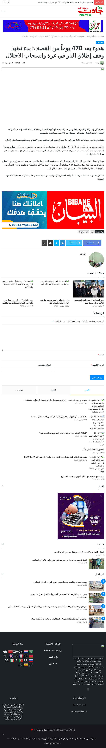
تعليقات (19, 390)
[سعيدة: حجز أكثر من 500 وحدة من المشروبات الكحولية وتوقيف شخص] (96, 598)
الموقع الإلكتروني (44, 365)
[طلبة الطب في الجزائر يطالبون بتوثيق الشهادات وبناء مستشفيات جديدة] (96, 422)
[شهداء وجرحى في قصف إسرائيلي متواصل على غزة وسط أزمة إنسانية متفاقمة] (96, 406)
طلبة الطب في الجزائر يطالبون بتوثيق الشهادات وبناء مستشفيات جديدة (59, 416)
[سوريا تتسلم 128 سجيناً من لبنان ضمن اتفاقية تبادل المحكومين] (88, 288)
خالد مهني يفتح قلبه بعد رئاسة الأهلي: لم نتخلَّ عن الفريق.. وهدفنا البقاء (65, 2)
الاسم (101, 354)
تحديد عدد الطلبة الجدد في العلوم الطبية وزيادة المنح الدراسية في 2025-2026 (55, 457)
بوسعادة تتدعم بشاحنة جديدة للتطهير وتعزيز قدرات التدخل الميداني (60, 582)
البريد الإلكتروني (97, 365)
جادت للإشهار (53, 657)
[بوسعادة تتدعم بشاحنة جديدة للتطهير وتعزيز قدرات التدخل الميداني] (96, 586)
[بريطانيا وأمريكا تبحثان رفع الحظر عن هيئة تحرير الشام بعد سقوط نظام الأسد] (17, 288)
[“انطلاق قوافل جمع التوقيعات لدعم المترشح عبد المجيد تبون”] (96, 439)
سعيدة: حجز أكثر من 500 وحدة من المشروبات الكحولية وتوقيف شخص (58, 594)
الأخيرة (53, 390)
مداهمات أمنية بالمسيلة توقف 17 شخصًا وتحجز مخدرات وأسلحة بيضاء (59, 619)
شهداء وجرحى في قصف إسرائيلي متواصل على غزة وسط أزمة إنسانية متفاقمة (55, 400)
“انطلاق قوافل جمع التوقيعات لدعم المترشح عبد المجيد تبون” (63, 433)
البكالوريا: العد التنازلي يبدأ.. (93, 449)
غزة (92, 232)
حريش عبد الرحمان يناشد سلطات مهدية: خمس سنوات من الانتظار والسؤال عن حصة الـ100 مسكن (47, 606)
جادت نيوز (53, 663)
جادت (97, 63)
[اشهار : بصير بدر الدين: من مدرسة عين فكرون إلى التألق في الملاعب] (96, 563)
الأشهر (87, 390)
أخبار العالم (89, 36)
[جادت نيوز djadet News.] (91, 11)
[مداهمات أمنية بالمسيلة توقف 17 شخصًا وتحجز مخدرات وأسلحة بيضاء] (96, 622)
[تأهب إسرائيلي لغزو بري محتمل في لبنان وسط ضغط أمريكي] (53, 288)
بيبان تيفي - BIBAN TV (53, 650)
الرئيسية (98, 36)
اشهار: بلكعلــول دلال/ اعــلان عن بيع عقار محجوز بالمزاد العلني (79, 552)
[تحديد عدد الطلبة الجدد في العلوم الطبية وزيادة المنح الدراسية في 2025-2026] (96, 464)
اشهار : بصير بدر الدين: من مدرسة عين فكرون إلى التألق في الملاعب (59, 560)
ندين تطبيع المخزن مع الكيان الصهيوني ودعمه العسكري (82, 476)
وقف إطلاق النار (83, 232)
